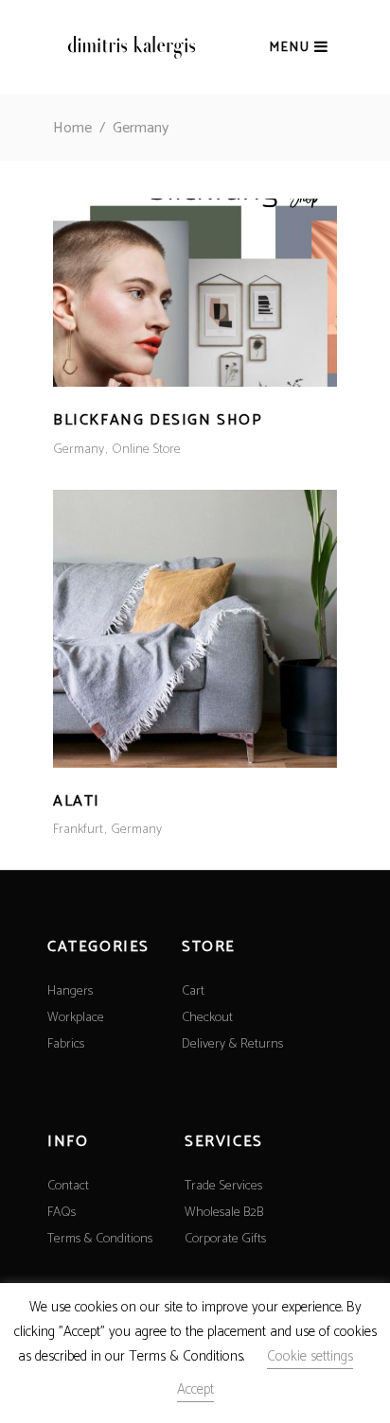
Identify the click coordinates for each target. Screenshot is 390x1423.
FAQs (61, 1212)
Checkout (207, 1018)
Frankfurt (78, 830)
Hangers (70, 991)
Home (72, 128)
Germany (78, 449)
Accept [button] (195, 1389)
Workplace (75, 1018)
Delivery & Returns (232, 1044)
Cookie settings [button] (310, 1356)
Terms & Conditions (99, 1239)
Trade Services (223, 1186)
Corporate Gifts (225, 1239)
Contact (68, 1186)
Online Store (146, 449)
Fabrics (65, 1044)
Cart (193, 991)
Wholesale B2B (224, 1212)
